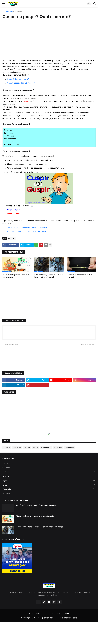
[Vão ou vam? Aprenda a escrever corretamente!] (8, 519)
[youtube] (49, 602)
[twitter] (44, 602)
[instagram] (54, 602)
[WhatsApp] (36, 245)
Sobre (38, 614)
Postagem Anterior (11, 344)
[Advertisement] (49, 39)
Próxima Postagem (87, 344)
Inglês (49, 481)
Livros (35, 447)
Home (31, 614)
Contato (46, 614)
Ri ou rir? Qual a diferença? (17, 79)
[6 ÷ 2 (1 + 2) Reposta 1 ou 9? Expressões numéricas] (8, 508)
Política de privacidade (60, 614)
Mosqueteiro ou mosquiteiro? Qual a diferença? (26, 231)
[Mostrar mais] (50, 245)
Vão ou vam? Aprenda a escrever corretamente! (15, 276)
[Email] (46, 245)
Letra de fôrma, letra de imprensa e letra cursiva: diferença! (48, 276)
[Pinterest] (41, 245)
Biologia (7, 447)
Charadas (17, 447)
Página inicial (7, 12)
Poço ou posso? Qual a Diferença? (20, 83)
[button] (3, 4)
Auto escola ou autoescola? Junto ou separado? (26, 227)
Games (27, 447)
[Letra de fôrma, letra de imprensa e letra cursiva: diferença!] (8, 530)
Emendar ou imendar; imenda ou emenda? (80, 276)
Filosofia (49, 476)
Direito (49, 472)
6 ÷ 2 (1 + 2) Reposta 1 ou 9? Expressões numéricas (36, 505)
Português (18, 12)
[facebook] (38, 602)
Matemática (46, 447)
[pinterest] (37, 385)
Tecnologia (69, 447)
